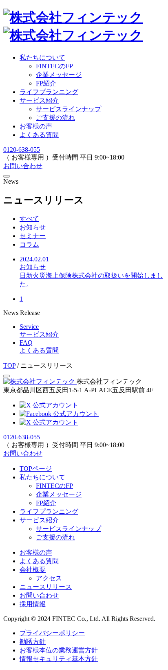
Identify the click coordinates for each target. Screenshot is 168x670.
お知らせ (33, 227)
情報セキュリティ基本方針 (59, 658)
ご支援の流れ (55, 117)
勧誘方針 (33, 641)
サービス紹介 (39, 100)
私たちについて (42, 57)
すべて (29, 218)
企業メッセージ (59, 494)
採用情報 (33, 603)
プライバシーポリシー (52, 633)
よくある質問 (39, 134)
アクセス (49, 578)
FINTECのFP (54, 485)
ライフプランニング (49, 91)
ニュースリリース (46, 586)
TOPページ (36, 468)
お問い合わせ (22, 165)
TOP (9, 365)
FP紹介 (46, 502)
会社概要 (33, 569)
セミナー (33, 235)
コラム (29, 244)
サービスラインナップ (68, 109)
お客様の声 (36, 126)
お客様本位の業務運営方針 (59, 650)
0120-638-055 (21, 149)
